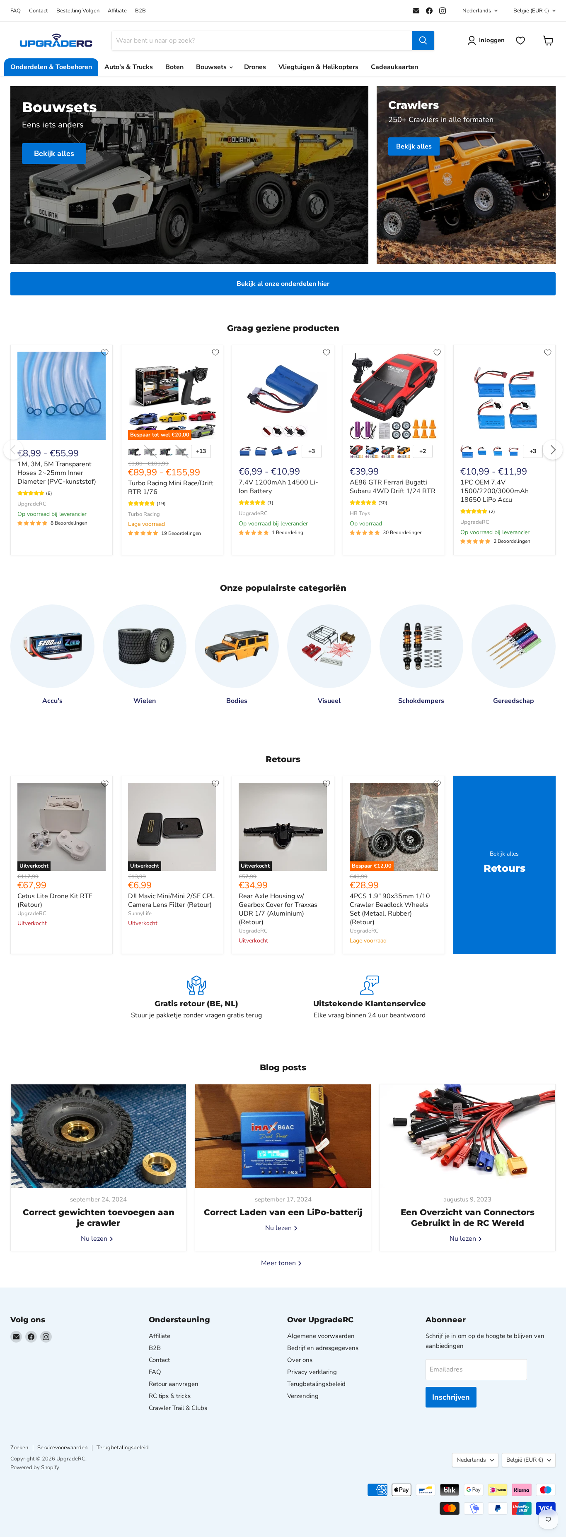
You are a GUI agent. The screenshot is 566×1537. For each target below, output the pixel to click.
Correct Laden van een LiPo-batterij (283, 1212)
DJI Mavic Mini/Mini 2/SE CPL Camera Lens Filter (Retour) (171, 900)
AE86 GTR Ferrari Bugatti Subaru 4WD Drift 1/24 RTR (392, 487)
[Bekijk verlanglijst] (520, 40)
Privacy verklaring (312, 1372)
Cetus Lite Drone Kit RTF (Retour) (54, 900)
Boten (174, 67)
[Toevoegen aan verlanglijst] (104, 352)
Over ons (299, 1360)
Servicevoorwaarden (62, 1447)
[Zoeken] (423, 40)
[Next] (553, 450)
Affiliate (117, 11)
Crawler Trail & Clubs (178, 1408)
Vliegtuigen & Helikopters (318, 67)
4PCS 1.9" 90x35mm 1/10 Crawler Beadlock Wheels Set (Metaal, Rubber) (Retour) (390, 909)
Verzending (303, 1396)
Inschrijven (451, 1397)
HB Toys (360, 513)
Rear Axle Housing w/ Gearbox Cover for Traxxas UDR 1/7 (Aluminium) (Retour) (278, 909)
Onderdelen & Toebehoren (51, 67)
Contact (38, 11)
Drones (255, 67)
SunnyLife (140, 913)
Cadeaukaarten (394, 67)
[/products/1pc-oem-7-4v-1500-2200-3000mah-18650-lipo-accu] (504, 396)
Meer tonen (279, 1263)
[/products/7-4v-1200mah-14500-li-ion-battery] (283, 396)
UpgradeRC (31, 504)
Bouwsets (212, 67)
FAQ (15, 11)
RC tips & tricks (170, 1396)
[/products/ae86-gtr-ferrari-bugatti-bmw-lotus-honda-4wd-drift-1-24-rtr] (394, 396)
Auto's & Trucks (128, 67)
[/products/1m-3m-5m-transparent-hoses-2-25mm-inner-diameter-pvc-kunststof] (61, 396)
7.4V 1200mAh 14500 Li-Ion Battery (278, 487)
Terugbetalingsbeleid (316, 1384)
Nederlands (476, 10)
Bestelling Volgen (77, 11)
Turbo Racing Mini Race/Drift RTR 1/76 (170, 487)
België (531, 10)
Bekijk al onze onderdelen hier (283, 283)
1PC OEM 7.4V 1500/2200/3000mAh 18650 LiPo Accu (494, 491)
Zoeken (19, 1447)
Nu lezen (95, 1238)
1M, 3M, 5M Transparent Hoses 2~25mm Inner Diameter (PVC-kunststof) (56, 473)
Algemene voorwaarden (321, 1336)
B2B (140, 11)
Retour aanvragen (173, 1384)
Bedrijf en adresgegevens (322, 1348)
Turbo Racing (144, 514)
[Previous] (13, 450)
